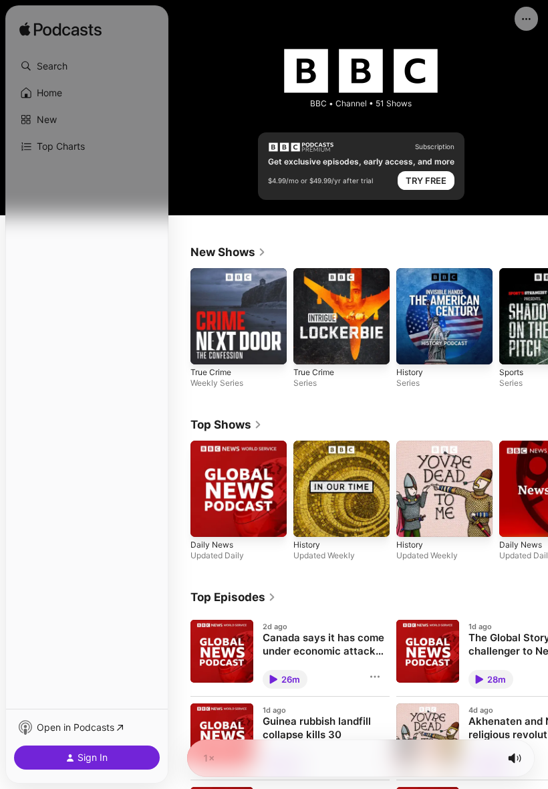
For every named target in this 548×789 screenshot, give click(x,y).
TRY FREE (426, 180)
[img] (60, 30)
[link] (228, 252)
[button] (87, 66)
